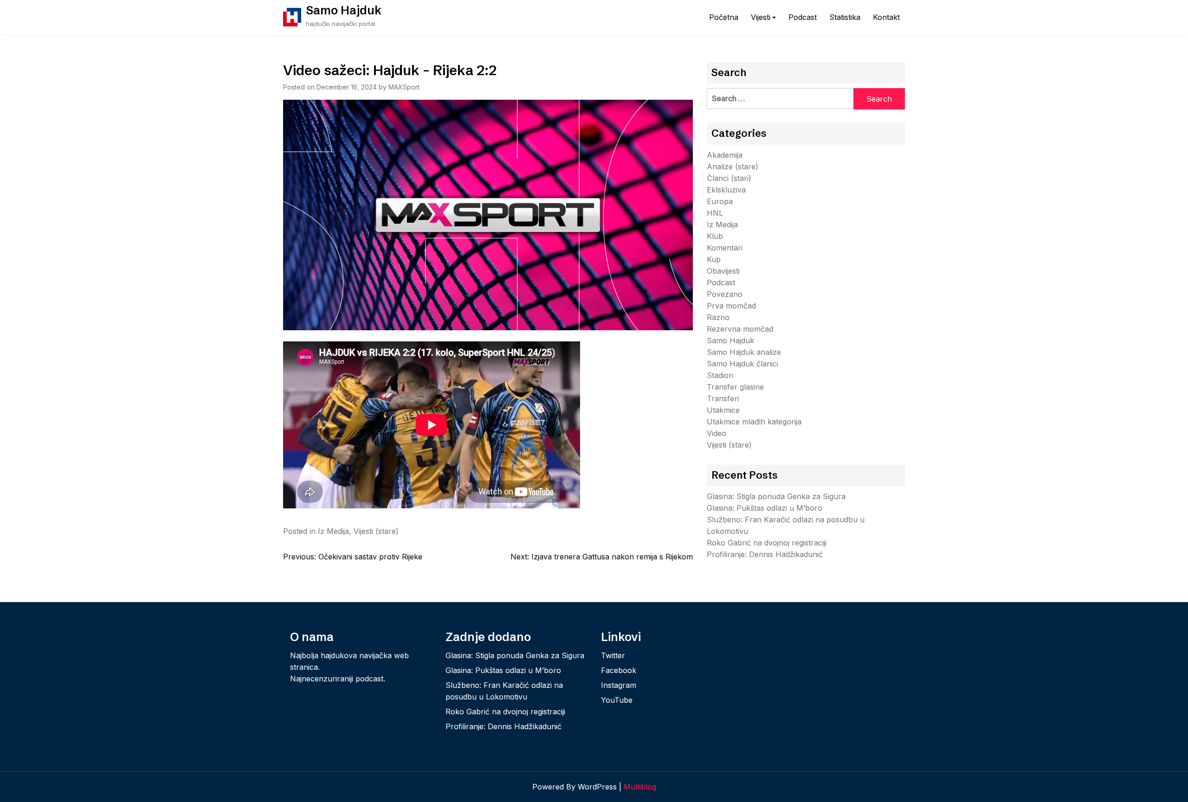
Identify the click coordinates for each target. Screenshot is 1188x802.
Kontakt (886, 17)
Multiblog (640, 786)
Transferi (723, 398)
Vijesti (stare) (376, 531)
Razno (718, 317)
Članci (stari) (729, 178)
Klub (715, 236)
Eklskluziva (726, 189)
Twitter (613, 655)
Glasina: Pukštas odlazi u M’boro (764, 508)
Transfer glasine (735, 386)
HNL (715, 213)
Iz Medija (333, 531)
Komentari (724, 247)
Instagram (618, 685)
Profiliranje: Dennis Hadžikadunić (765, 554)
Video (716, 433)
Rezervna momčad (740, 329)
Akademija (724, 155)
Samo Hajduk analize (744, 352)
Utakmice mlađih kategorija (754, 421)
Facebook (618, 670)
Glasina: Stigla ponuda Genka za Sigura (776, 496)
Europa (720, 201)
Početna (723, 17)
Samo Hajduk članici (742, 363)
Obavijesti (723, 271)
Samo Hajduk (343, 10)
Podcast (802, 17)
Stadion (720, 375)
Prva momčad (731, 305)
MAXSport (404, 87)
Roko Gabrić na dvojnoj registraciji (766, 542)
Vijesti (760, 17)
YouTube (617, 700)
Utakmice (723, 410)
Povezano (724, 294)
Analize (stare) (732, 166)
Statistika (844, 17)
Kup (714, 259)
